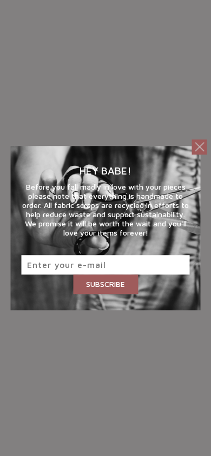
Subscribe (105, 284)
